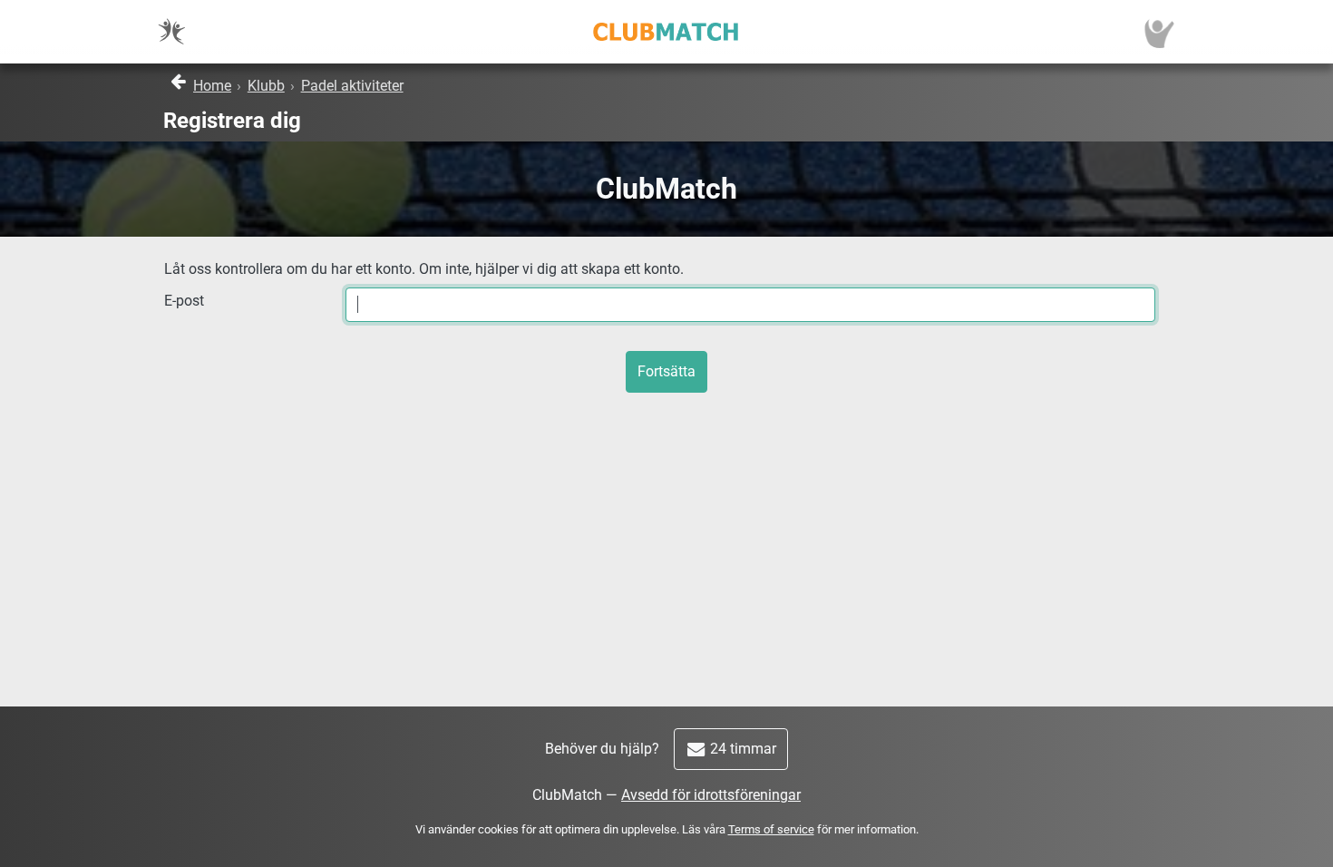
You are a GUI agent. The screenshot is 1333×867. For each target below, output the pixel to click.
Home (212, 85)
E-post (184, 300)
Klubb (266, 85)
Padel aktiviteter (352, 85)
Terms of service (771, 829)
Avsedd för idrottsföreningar (711, 795)
